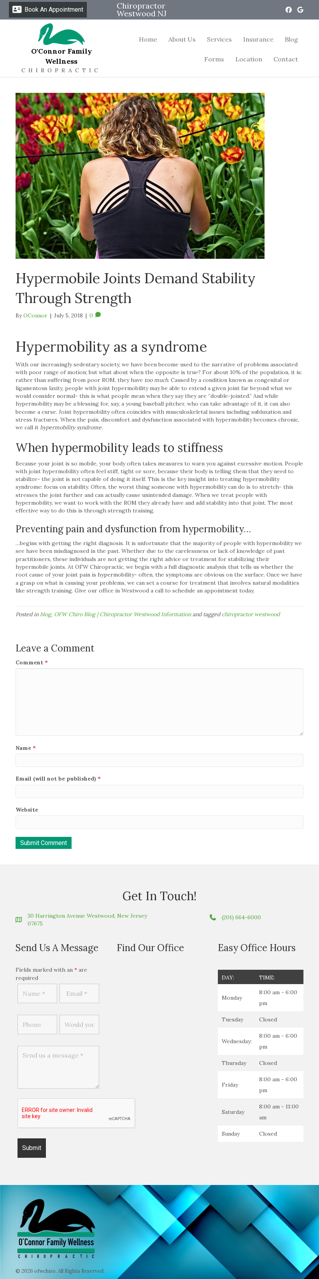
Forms (214, 59)
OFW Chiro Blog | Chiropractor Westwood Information (122, 614)
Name (26, 747)
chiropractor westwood (251, 614)
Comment (32, 662)
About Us (182, 39)
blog (45, 614)
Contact (285, 59)
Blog (291, 39)
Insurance (258, 39)
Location (248, 59)
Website (27, 809)
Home (148, 39)
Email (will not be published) (58, 778)
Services (219, 39)
